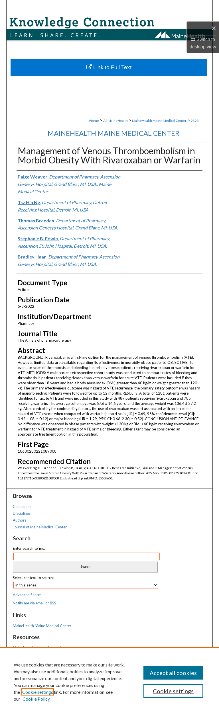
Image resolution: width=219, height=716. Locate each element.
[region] (109, 681)
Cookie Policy (36, 698)
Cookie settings (37, 692)
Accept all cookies (173, 672)
